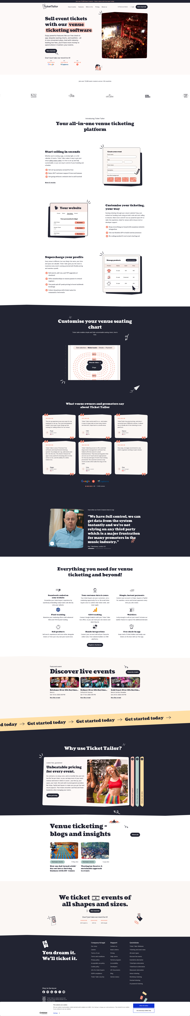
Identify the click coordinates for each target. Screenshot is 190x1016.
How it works (72, 7)
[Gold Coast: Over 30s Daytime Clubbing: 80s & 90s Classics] (125, 682)
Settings (55, 1013)
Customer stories (57, 862)
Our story (94, 946)
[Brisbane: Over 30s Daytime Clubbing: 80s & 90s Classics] (64, 682)
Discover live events (136, 956)
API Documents (115, 970)
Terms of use (95, 953)
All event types (134, 953)
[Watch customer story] (52, 544)
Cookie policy (95, 966)
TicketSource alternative (137, 966)
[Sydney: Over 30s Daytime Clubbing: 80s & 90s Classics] (95, 682)
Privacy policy (95, 960)
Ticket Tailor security (97, 977)
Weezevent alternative (137, 970)
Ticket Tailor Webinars (137, 946)
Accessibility (114, 963)
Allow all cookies (143, 1005)
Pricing (97, 7)
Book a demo (114, 950)
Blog (111, 973)
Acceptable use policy (98, 963)
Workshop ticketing (136, 977)
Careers (93, 950)
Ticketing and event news (137, 950)
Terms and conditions (98, 956)
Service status (114, 977)
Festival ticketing (135, 980)
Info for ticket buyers (97, 970)
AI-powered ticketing (136, 984)
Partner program (115, 960)
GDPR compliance (96, 973)
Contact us (113, 946)
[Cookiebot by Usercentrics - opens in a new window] (43, 1013)
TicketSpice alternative (137, 963)
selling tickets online (55, 160)
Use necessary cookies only (144, 1010)
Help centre (114, 956)
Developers (113, 966)
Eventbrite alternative (136, 960)
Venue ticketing (134, 973)
